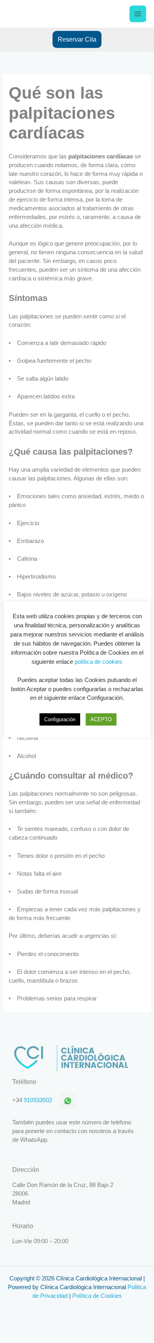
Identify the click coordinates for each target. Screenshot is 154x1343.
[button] (77, 39)
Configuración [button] (59, 719)
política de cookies (98, 661)
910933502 (38, 1100)
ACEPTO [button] (101, 719)
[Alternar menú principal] (138, 14)
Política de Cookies (97, 1296)
